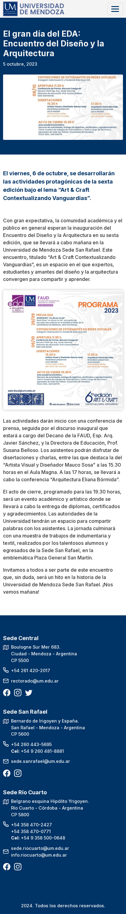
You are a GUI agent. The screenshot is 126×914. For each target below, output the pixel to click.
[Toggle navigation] (115, 9)
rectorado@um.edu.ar (35, 680)
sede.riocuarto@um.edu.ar (40, 848)
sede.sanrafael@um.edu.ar (40, 761)
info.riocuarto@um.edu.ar (39, 855)
